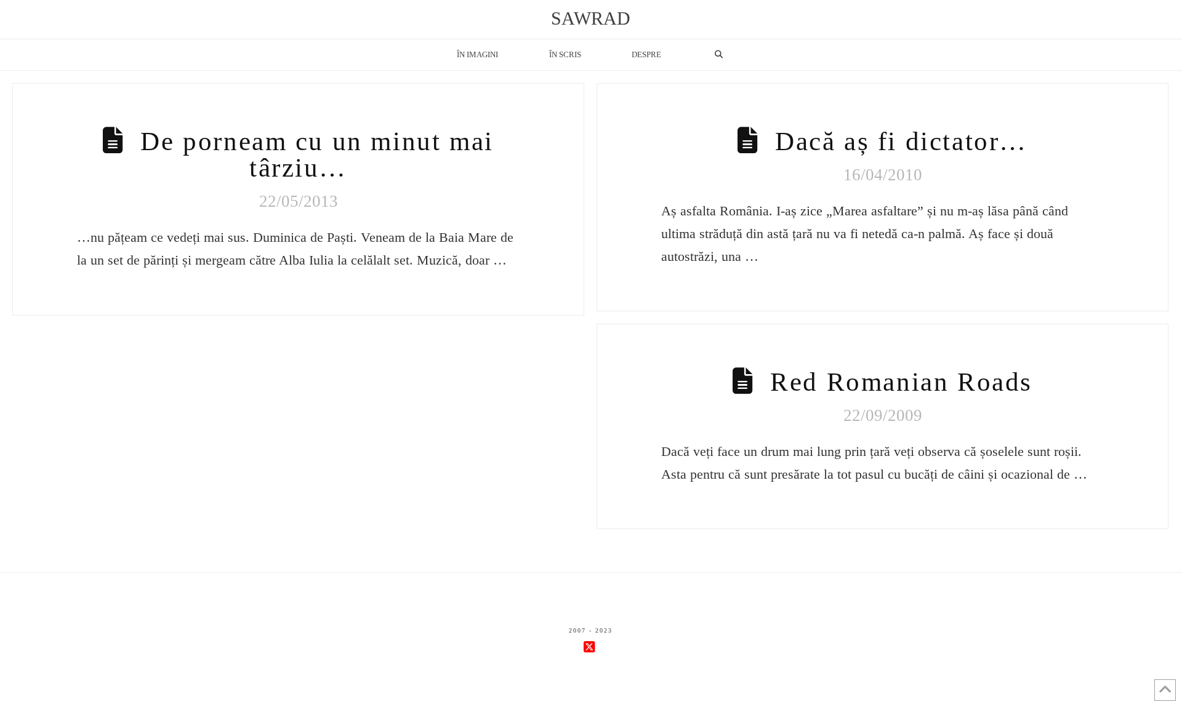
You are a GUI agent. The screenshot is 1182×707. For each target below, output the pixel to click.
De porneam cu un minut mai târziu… (316, 154)
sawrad (590, 18)
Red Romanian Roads (901, 381)
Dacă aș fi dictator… (901, 141)
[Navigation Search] (718, 54)
